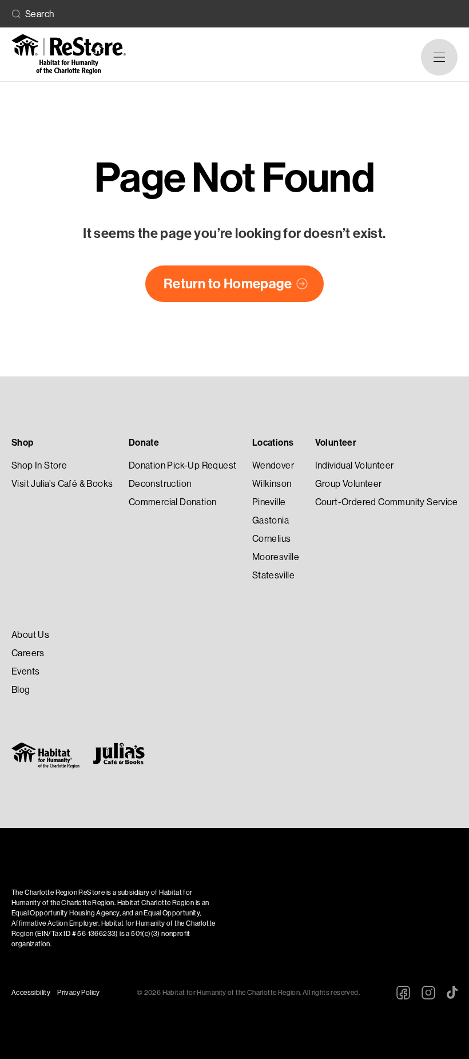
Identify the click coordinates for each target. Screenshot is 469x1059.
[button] (439, 57)
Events (25, 671)
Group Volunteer (348, 483)
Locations (273, 442)
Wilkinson (272, 483)
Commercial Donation (173, 502)
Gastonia (270, 520)
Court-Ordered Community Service (386, 502)
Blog (20, 689)
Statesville (273, 575)
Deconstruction (160, 483)
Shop (22, 442)
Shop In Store (39, 465)
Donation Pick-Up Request (183, 465)
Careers (28, 653)
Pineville (269, 502)
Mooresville (275, 557)
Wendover (273, 465)
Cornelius (271, 538)
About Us (30, 634)
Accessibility (30, 993)
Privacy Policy (78, 993)
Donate (144, 442)
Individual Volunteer (354, 465)
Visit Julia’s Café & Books (62, 483)
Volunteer (336, 442)
